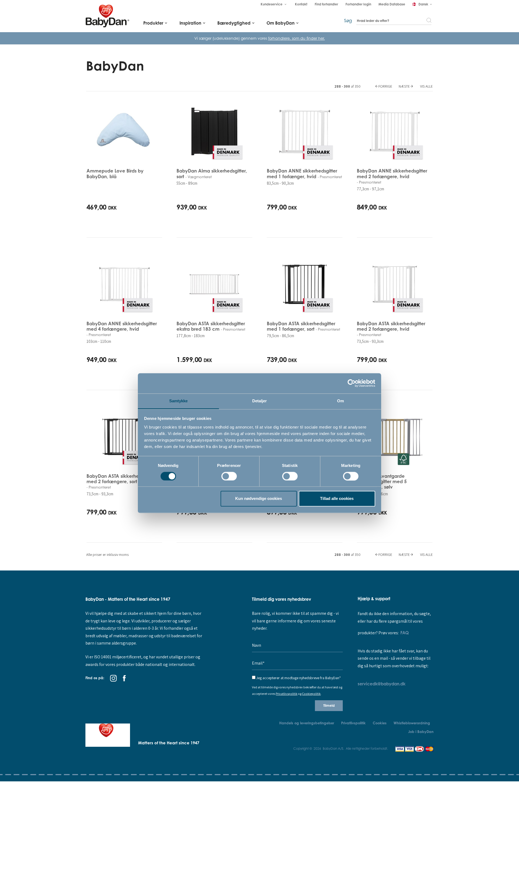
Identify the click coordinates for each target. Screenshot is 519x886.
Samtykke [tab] (178, 401)
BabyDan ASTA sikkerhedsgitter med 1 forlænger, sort (303, 326)
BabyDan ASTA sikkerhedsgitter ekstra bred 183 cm (211, 326)
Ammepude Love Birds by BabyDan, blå (115, 173)
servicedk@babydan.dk (381, 683)
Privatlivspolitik (286, 693)
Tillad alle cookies (337, 498)
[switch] (229, 476)
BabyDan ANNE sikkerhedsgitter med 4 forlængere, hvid (121, 329)
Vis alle (426, 86)
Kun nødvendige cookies (258, 498)
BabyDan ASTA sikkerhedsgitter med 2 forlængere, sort (120, 481)
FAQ (404, 632)
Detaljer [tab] (259, 401)
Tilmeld (329, 706)
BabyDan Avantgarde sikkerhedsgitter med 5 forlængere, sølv (382, 481)
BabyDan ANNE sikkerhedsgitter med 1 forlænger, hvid (304, 173)
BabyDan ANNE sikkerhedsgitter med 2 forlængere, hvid (392, 176)
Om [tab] (340, 401)
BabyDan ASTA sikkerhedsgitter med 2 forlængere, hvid (391, 329)
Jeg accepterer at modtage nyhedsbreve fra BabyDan (298, 678)
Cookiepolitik (311, 693)
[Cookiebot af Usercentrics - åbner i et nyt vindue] (351, 383)
